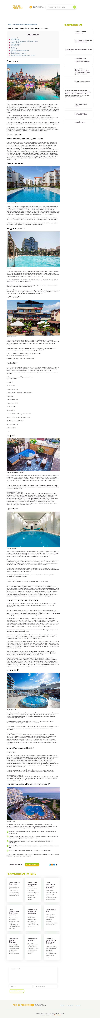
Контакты (78, 1005)
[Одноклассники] (52, 864)
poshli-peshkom (21, 7)
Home (9, 24)
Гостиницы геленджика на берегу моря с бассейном (51, 941)
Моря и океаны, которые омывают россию (82, 82)
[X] (56, 864)
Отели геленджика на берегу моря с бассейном (14, 912)
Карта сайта (70, 1005)
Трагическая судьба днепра (81, 104)
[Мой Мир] (54, 864)
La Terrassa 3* (15, 45)
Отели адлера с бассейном (33, 939)
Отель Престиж (15, 39)
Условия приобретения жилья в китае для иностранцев (78, 50)
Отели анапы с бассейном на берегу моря (32, 911)
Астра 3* (13, 47)
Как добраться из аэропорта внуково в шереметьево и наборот (82, 59)
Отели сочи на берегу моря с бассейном (32, 884)
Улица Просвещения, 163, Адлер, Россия (26, 41)
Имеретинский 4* (16, 42)
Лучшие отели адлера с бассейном (13, 940)
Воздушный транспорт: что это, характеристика (83, 41)
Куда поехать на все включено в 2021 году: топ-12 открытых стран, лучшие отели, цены (82, 71)
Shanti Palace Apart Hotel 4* (18, 53)
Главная (62, 1005)
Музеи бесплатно (80, 122)
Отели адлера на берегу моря (14, 883)
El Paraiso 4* (14, 52)
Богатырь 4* (14, 38)
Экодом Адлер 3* (16, 44)
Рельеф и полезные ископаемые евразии (81, 113)
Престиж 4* (14, 49)
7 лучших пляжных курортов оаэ (80, 32)
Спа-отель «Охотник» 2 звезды (20, 50)
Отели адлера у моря (51, 910)
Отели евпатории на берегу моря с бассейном (50, 885)
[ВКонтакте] (50, 864)
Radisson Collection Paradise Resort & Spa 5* (23, 55)
